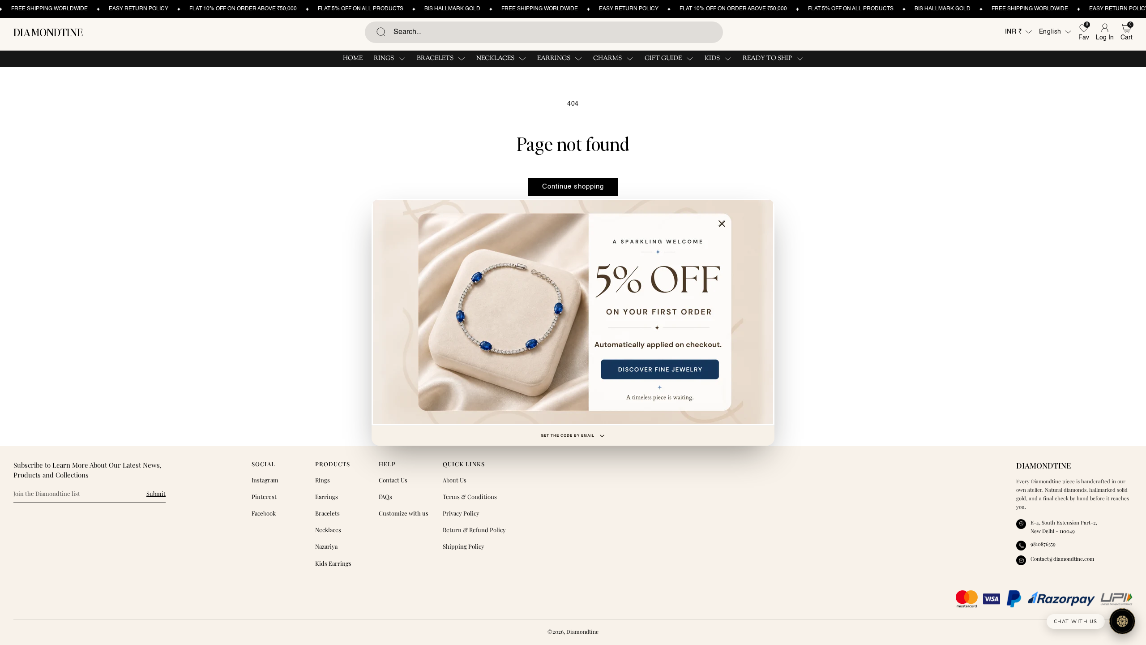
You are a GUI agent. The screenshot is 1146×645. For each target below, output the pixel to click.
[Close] (722, 224)
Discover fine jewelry (573, 312)
